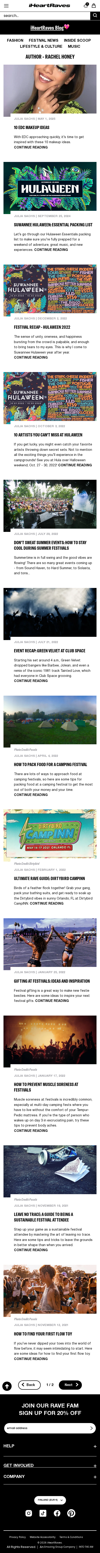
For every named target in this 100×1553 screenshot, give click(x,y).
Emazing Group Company (59, 1547)
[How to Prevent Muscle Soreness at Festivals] (50, 1042)
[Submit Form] (92, 1428)
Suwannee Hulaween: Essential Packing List (53, 224)
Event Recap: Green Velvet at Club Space (49, 650)
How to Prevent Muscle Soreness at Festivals (46, 1087)
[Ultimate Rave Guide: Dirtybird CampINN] (50, 835)
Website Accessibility (43, 1537)
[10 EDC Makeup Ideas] (50, 91)
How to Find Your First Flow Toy (43, 1334)
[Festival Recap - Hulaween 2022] (50, 291)
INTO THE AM (86, 1547)
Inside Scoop (77, 40)
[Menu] (6, 6)
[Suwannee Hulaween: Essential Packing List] (50, 188)
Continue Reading (31, 147)
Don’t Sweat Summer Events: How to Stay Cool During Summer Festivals (50, 545)
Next (69, 1385)
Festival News (43, 40)
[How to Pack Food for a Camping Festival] (50, 722)
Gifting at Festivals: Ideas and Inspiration (52, 981)
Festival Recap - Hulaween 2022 (42, 327)
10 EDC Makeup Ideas (31, 127)
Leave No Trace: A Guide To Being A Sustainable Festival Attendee (43, 1217)
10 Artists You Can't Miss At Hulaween (48, 435)
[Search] (95, 16)
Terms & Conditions (71, 1537)
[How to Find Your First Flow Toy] (50, 1291)
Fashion (15, 40)
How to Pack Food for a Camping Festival (50, 764)
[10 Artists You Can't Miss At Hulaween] (50, 398)
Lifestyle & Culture (41, 46)
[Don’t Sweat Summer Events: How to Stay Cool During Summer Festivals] (50, 506)
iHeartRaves (54, 1542)
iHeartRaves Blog (47, 27)
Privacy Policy (17, 1537)
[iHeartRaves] (49, 5)
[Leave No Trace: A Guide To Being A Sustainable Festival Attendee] (50, 1171)
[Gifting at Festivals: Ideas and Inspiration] (50, 944)
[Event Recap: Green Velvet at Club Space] (50, 614)
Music (74, 46)
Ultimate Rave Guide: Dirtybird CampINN (49, 878)
